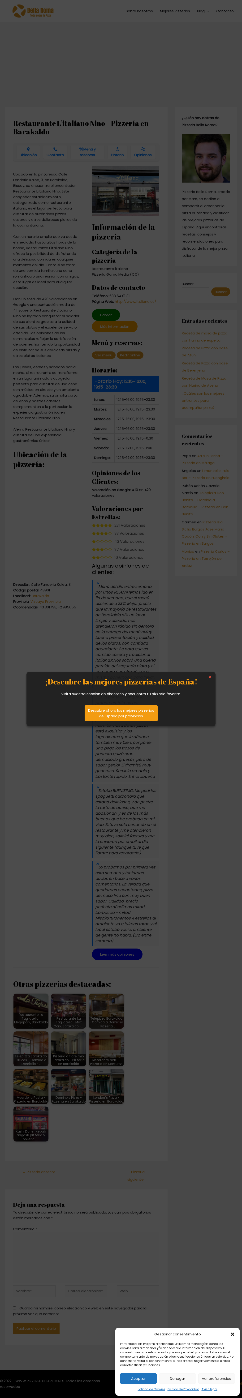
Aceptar (138, 1378)
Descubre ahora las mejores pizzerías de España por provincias (121, 713)
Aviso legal (209, 1389)
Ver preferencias (216, 1378)
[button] (232, 1334)
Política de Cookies (151, 1389)
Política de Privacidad (183, 1389)
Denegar (177, 1378)
